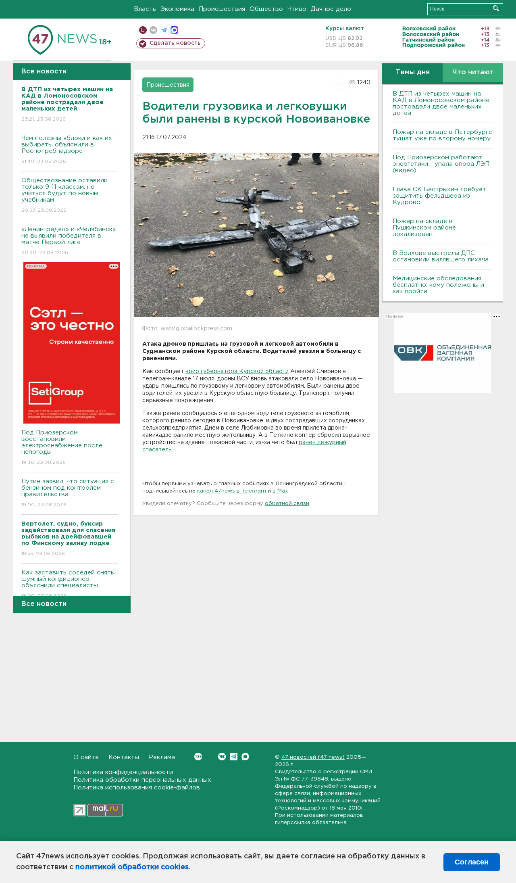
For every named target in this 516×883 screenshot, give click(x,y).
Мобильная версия (143, 30)
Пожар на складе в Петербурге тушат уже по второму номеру (442, 135)
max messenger (174, 30)
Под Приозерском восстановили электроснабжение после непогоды (61, 447)
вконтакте (153, 30)
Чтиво (296, 9)
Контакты (123, 757)
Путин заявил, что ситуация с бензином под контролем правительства (67, 493)
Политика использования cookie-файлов (136, 787)
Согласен (472, 862)
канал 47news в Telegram (231, 491)
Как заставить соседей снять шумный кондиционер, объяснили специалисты (67, 584)
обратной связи (287, 503)
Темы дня (412, 72)
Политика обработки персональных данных (142, 780)
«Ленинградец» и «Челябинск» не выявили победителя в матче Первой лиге (68, 241)
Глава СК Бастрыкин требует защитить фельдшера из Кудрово (439, 196)
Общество (266, 9)
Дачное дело (331, 9)
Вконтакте (222, 756)
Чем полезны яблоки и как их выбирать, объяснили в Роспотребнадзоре (66, 150)
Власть (145, 9)
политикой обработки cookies (132, 867)
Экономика (177, 9)
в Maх (280, 491)
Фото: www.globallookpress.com (187, 328)
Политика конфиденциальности (123, 772)
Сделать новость (175, 43)
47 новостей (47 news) (313, 757)
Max (245, 756)
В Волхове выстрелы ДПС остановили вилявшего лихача (441, 256)
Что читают (473, 72)
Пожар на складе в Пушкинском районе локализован (424, 228)
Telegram (233, 756)
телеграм (164, 30)
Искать (496, 8)
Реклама (162, 757)
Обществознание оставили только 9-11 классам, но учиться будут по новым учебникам (64, 195)
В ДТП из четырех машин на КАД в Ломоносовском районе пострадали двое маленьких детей (441, 103)
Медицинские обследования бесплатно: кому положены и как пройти (438, 285)
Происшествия (222, 9)
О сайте (86, 757)
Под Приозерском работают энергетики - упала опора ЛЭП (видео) (441, 164)
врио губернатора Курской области (237, 371)
